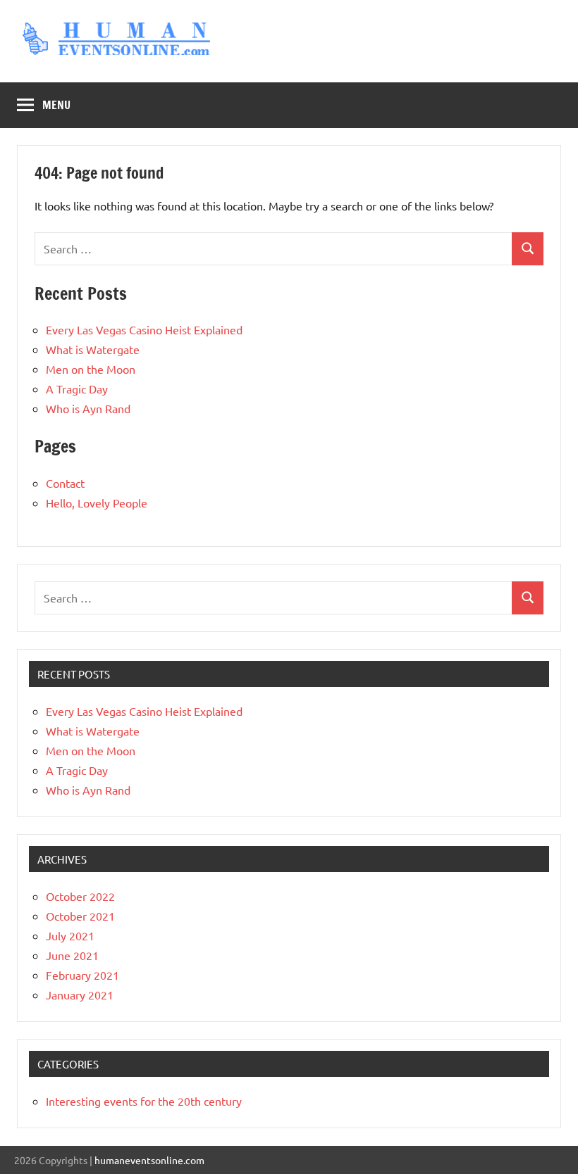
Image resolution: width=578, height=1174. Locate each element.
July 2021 (70, 935)
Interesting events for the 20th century (144, 1101)
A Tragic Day (77, 388)
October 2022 (80, 896)
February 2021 (82, 975)
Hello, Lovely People (96, 503)
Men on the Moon (90, 369)
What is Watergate (93, 349)
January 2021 (79, 994)
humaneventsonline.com (149, 1160)
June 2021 (72, 955)
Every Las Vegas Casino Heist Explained (144, 329)
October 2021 (80, 916)
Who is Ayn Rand (88, 408)
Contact (65, 483)
